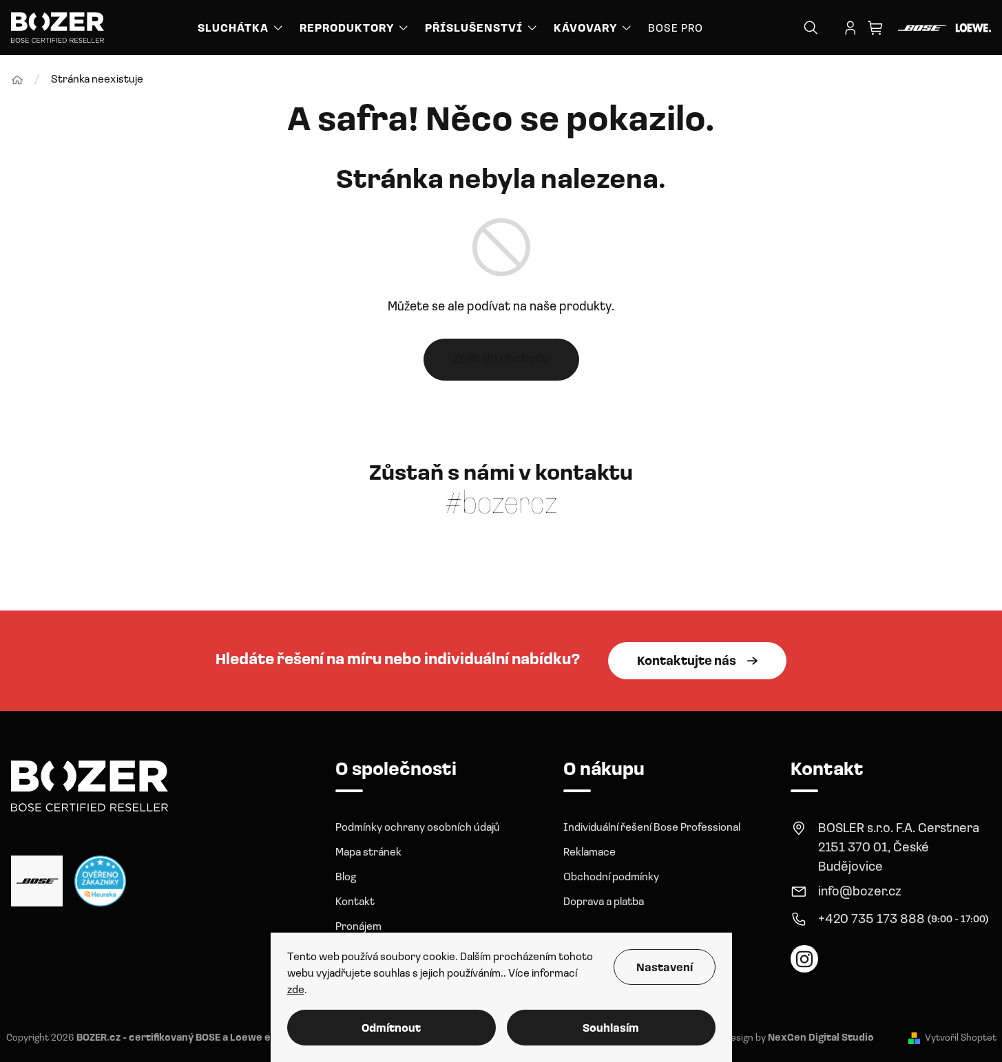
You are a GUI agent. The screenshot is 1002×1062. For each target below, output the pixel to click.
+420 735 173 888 (871, 919)
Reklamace (589, 852)
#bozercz (501, 505)
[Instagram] (804, 959)
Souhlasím (611, 1028)
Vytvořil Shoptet (960, 1038)
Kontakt (355, 902)
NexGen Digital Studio (821, 1038)
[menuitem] (241, 27)
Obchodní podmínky (611, 877)
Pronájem (358, 927)
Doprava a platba (603, 902)
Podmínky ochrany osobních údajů (417, 827)
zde (295, 990)
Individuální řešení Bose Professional (651, 827)
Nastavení (664, 968)
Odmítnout (391, 1028)
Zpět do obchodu (501, 359)
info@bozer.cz (859, 892)
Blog (345, 877)
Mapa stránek (368, 852)
